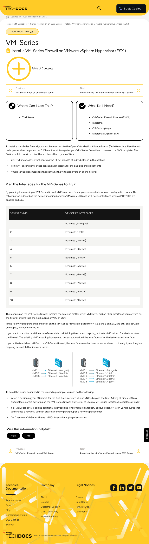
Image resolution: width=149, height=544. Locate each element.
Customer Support (50, 506)
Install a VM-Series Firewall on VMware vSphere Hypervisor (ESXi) (96, 24)
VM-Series (19, 24)
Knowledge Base (49, 516)
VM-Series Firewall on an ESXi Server (44, 24)
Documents (81, 511)
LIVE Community (49, 511)
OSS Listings (12, 519)
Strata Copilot (132, 8)
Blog (8, 510)
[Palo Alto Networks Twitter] (130, 490)
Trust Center (81, 502)
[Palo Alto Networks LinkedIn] (122, 490)
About (44, 497)
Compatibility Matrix (16, 515)
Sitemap (10, 524)
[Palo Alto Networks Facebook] (114, 490)
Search (9, 505)
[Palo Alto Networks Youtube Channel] (138, 490)
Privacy (79, 497)
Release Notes (13, 500)
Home (8, 24)
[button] (146, 435)
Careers (45, 502)
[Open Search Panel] (99, 8)
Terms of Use (82, 506)
